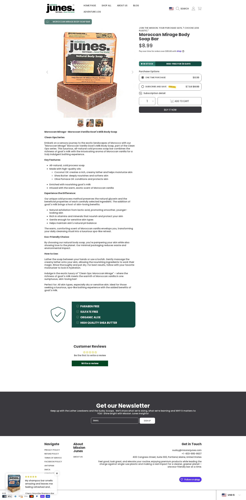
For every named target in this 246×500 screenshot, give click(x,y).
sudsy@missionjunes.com (187, 450)
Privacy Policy (52, 450)
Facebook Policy (53, 461)
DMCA (47, 469)
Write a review (90, 363)
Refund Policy (51, 453)
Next (132, 72)
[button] (183, 9)
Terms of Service (53, 457)
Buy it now (170, 110)
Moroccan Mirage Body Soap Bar (71, 22)
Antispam (49, 465)
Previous (47, 72)
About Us (78, 456)
